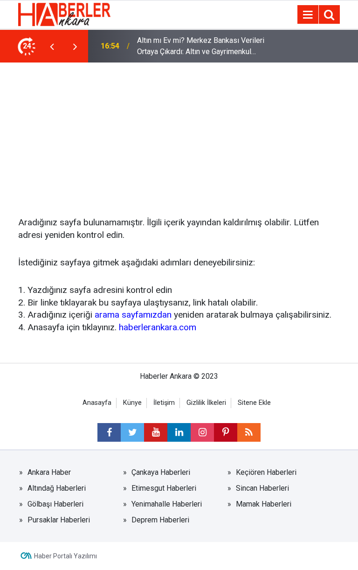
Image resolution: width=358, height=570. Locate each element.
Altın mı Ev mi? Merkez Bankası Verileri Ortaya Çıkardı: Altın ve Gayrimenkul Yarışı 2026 (200, 46)
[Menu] (307, 15)
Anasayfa (97, 403)
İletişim (164, 403)
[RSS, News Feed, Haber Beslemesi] (249, 432)
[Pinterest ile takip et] (225, 432)
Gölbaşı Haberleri (55, 504)
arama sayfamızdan (133, 314)
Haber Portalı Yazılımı (65, 556)
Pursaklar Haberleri (59, 519)
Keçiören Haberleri (266, 472)
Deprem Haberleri (160, 519)
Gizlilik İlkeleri (206, 403)
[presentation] (51, 46)
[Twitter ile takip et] (132, 432)
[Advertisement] (179, 132)
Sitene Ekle (254, 403)
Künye (132, 403)
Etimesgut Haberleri (163, 488)
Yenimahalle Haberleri (166, 504)
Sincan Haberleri (262, 488)
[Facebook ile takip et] (109, 432)
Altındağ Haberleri (57, 488)
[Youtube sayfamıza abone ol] (155, 432)
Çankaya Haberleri (160, 472)
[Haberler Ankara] (64, 13)
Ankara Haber (49, 472)
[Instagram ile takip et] (202, 432)
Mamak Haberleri (263, 504)
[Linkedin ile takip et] (179, 432)
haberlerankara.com (157, 327)
